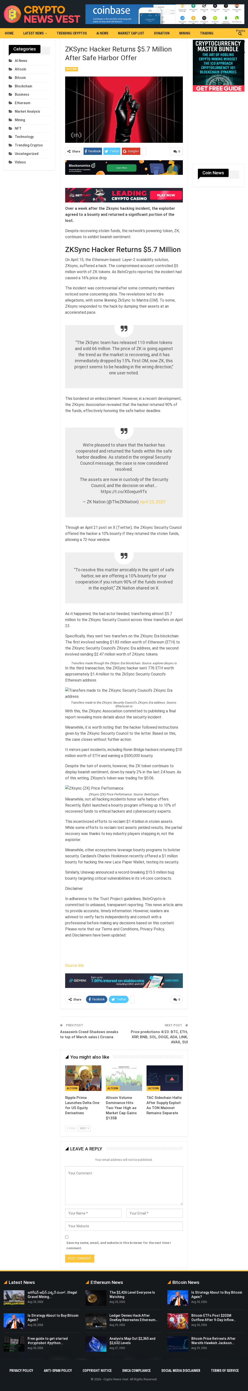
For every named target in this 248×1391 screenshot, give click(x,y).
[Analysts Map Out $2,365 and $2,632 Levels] (95, 1340)
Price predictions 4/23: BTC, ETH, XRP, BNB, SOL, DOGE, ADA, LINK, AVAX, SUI (159, 1033)
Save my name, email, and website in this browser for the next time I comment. (118, 1241)
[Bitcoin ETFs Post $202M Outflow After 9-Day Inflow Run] (177, 1317)
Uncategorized (27, 154)
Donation (162, 33)
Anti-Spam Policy (58, 1366)
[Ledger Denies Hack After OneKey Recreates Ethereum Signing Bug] (95, 1317)
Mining (184, 33)
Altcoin (72, 69)
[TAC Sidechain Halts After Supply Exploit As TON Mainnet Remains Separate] (165, 1074)
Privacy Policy (21, 1366)
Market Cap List (131, 33)
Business (22, 94)
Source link (74, 961)
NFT (18, 128)
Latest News (33, 33)
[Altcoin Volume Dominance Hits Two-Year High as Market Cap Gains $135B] (124, 1074)
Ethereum (22, 103)
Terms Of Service (225, 1366)
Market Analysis (27, 111)
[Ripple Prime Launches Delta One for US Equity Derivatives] (83, 1074)
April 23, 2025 (152, 497)
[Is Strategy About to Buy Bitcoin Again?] (14, 1317)
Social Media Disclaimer (180, 1366)
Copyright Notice (97, 1366)
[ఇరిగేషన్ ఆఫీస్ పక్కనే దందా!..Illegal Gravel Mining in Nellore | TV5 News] (14, 1294)
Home (9, 33)
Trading (206, 33)
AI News (102, 33)
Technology (24, 137)
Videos (20, 162)
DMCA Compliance (136, 1366)
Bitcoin (20, 78)
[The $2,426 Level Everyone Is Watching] (95, 1294)
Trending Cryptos (72, 33)
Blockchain (23, 86)
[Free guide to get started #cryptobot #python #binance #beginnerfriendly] (14, 1340)
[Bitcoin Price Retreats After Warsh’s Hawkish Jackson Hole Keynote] (177, 1340)
